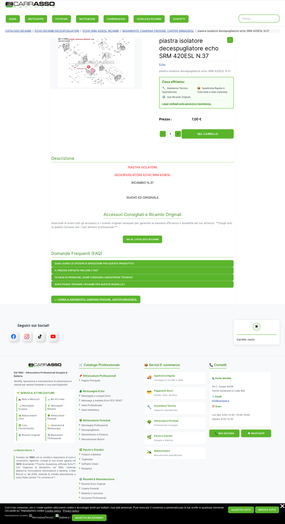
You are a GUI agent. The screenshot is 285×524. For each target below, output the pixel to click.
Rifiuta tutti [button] (267, 509)
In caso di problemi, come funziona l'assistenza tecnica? (94, 277)
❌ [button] (282, 506)
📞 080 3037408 (224, 433)
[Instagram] (27, 336)
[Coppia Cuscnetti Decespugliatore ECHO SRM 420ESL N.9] (230, 40)
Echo (162, 64)
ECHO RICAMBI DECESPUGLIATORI (57, 31)
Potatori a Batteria (91, 454)
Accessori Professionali (93, 497)
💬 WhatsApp (256, 433)
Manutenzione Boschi (92, 439)
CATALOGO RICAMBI (149, 18)
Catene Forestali (90, 488)
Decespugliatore (90, 429)
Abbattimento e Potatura (94, 434)
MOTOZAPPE (36, 18)
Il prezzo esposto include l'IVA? (76, 270)
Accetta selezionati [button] (89, 517)
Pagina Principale (90, 380)
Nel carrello (207, 134)
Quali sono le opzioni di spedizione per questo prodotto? (94, 263)
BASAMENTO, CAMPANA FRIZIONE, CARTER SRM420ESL (158, 31)
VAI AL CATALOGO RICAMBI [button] (142, 239)
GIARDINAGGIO (116, 18)
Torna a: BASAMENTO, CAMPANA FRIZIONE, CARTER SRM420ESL (97, 299)
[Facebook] (13, 336)
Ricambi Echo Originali (93, 483)
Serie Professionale (91, 405)
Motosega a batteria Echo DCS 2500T (102, 400)
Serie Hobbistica (90, 409)
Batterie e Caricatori (92, 493)
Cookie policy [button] (53, 510)
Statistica (64, 517)
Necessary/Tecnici (43, 517)
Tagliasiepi (87, 459)
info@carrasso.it (220, 400)
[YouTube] (53, 336)
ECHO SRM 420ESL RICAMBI (101, 31)
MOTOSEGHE (87, 18)
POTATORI (61, 18)
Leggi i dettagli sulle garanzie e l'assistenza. (186, 103)
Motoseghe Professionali (94, 425)
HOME (12, 18)
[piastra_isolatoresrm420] (96, 62)
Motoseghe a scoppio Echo (96, 395)
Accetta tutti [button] (241, 509)
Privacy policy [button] (71, 510)
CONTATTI (179, 18)
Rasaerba (86, 468)
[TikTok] (40, 336)
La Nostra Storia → (24, 450)
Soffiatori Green (89, 463)
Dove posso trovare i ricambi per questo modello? (90, 284)
